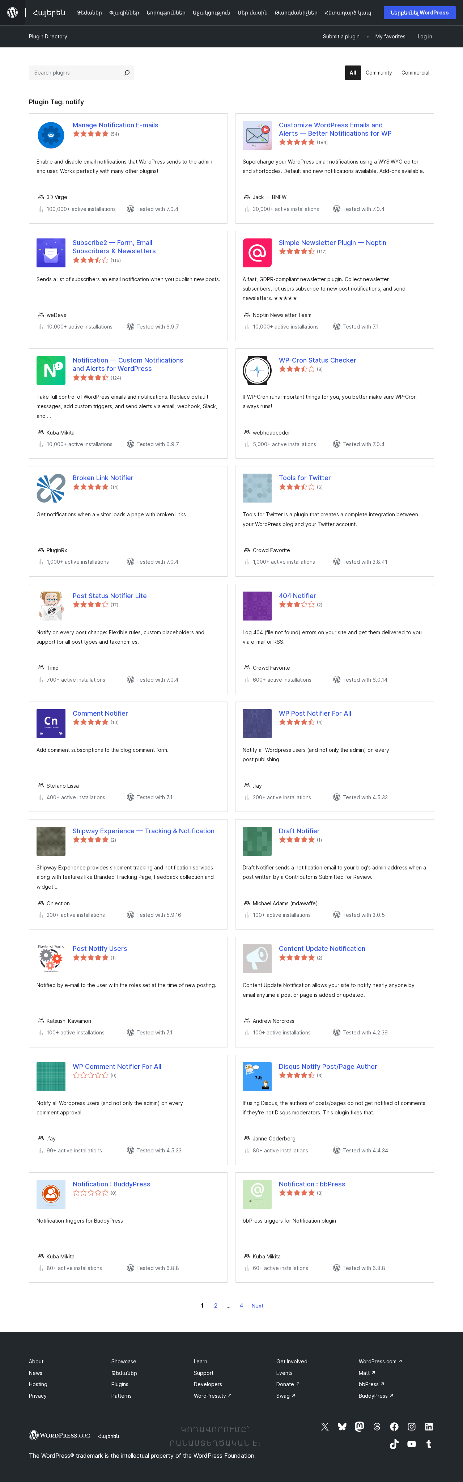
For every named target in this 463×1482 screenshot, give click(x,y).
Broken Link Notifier (103, 478)
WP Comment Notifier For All (117, 1066)
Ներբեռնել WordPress (420, 12)
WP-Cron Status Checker (317, 360)
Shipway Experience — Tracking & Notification (143, 831)
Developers (208, 1384)
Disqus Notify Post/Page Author (328, 1066)
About (36, 1361)
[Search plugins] (127, 72)
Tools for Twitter (305, 478)
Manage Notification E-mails (115, 125)
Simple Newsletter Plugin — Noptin (332, 242)
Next (257, 1306)
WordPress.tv (213, 1396)
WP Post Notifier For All (315, 713)
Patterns (121, 1396)
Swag (286, 1396)
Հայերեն (108, 1436)
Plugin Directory (48, 36)
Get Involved (291, 1361)
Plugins (119, 1384)
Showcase (123, 1361)
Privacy (38, 1396)
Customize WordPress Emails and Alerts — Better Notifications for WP (335, 129)
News (35, 1373)
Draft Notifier (299, 831)
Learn (200, 1361)
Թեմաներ (124, 1373)
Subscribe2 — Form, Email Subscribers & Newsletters (114, 247)
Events (284, 1373)
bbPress (372, 1384)
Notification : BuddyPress (111, 1184)
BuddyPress (376, 1396)
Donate (288, 1384)
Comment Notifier (100, 713)
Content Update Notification (322, 948)
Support (203, 1373)
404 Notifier (297, 596)
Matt (367, 1373)
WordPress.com (381, 1361)
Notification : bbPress (312, 1184)
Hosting (38, 1384)
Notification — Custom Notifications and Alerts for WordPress (128, 364)
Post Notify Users (100, 948)
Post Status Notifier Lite (110, 596)
